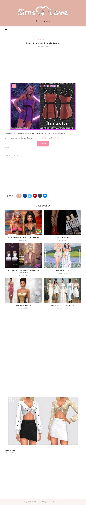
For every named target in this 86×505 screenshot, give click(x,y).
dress (8, 155)
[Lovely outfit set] (62, 255)
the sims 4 (16, 155)
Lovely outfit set (62, 270)
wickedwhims (44, 138)
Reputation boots (63, 237)
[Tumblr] (49, 21)
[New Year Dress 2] (23, 290)
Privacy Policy (58, 502)
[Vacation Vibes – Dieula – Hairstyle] (23, 222)
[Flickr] (44, 21)
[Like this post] (19, 196)
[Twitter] (39, 21)
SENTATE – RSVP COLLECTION (62, 305)
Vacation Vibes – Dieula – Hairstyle (23, 237)
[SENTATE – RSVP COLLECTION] (62, 290)
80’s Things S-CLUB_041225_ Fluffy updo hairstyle (23, 272)
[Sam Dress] (43, 422)
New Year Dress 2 (23, 305)
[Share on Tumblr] (40, 196)
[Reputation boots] (62, 222)
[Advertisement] (43, 65)
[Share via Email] (45, 196)
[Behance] (47, 21)
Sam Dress (10, 450)
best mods (35, 138)
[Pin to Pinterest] (35, 196)
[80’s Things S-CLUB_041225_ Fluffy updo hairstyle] (23, 255)
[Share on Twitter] (30, 196)
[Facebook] (36, 21)
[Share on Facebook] (25, 196)
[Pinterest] (41, 21)
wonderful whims (58, 138)
